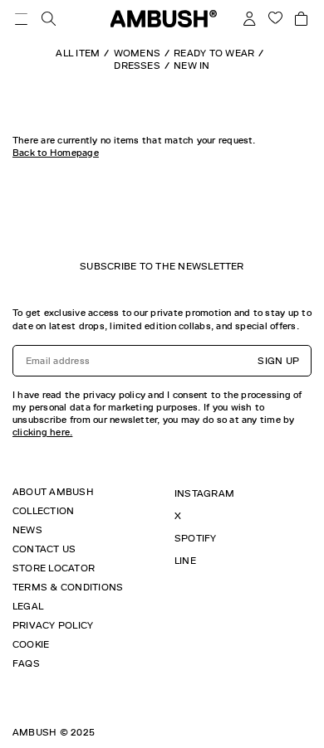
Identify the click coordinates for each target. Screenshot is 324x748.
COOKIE (30, 644)
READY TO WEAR (214, 53)
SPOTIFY (195, 538)
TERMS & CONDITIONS (67, 587)
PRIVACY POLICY (52, 625)
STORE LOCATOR (53, 568)
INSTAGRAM (204, 493)
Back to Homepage (55, 152)
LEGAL (27, 606)
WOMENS (137, 53)
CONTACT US (44, 549)
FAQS (26, 663)
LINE (185, 560)
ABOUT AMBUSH (53, 492)
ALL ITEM (78, 53)
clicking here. (42, 432)
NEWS (27, 530)
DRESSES (137, 65)
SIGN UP (278, 361)
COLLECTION (43, 511)
